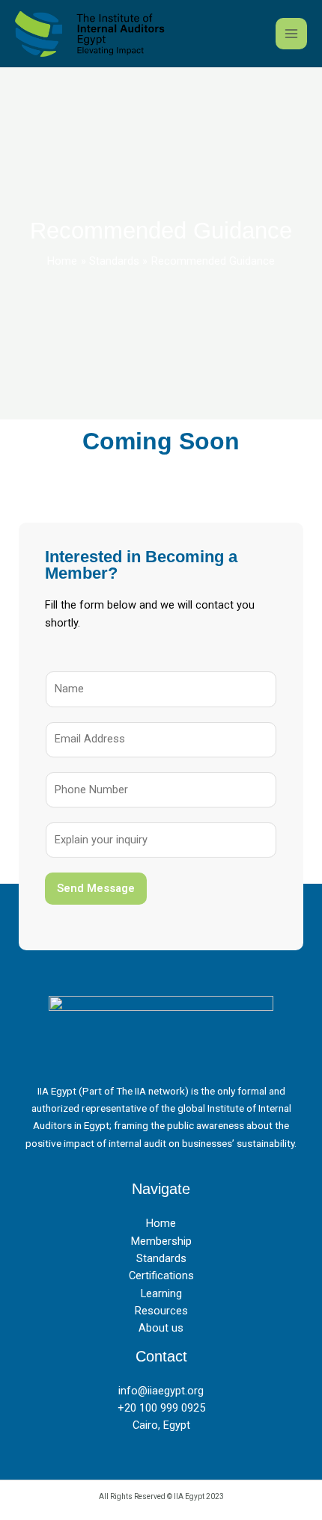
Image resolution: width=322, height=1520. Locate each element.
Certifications (161, 1275)
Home (161, 1223)
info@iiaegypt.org (161, 1390)
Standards (161, 1258)
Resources (161, 1310)
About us (161, 1328)
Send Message (96, 888)
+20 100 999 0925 (161, 1408)
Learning (161, 1293)
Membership (161, 1241)
